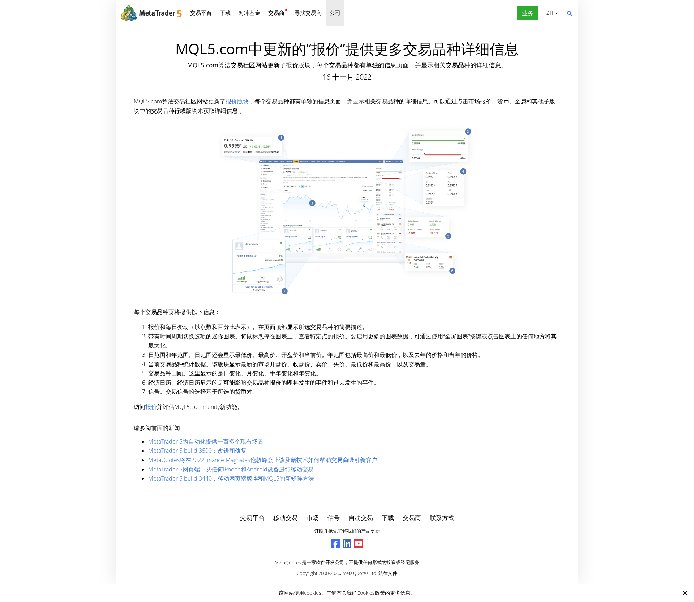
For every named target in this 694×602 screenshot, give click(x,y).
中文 (548, 12)
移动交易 (285, 517)
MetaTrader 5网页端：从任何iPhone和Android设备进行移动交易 (231, 469)
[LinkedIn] (347, 543)
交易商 (276, 12)
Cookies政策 (371, 592)
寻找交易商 (308, 12)
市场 (313, 517)
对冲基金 (249, 12)
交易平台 (201, 12)
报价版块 (237, 101)
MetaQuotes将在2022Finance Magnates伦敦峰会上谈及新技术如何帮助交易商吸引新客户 (262, 460)
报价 (151, 407)
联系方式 (442, 517)
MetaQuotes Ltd (359, 573)
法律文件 (387, 573)
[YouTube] (358, 543)
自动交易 (360, 517)
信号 (333, 517)
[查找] (569, 12)
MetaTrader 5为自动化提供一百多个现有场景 (206, 441)
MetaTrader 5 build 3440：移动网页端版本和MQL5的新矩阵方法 (231, 478)
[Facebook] (335, 543)
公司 (335, 12)
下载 (225, 12)
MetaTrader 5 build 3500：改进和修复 (197, 450)
